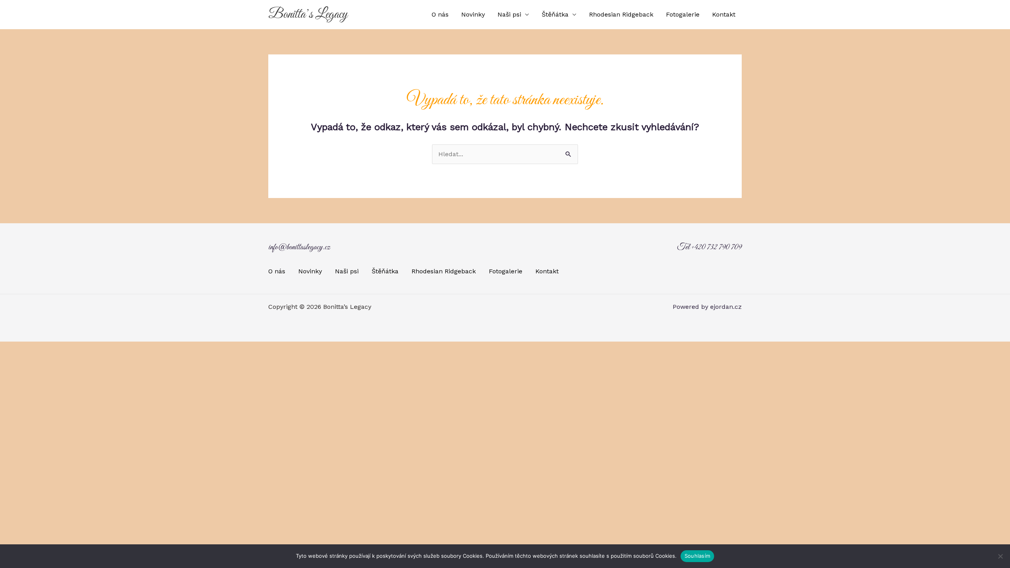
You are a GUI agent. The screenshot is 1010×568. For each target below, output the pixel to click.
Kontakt (723, 14)
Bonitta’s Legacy (308, 14)
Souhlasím (697, 556)
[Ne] (1000, 556)
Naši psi (509, 14)
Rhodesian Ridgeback (621, 14)
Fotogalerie (683, 14)
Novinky (473, 14)
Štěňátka (555, 14)
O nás (440, 14)
